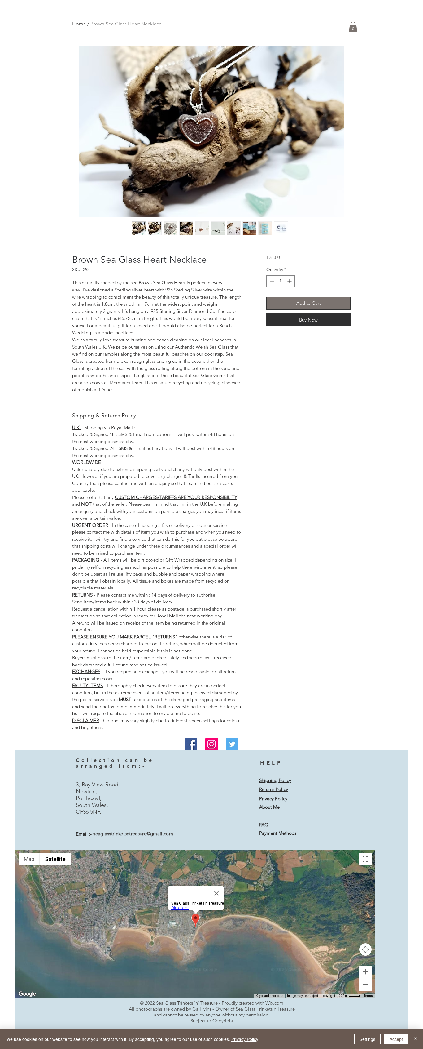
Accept (396, 1039)
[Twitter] (232, 744)
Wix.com (274, 1003)
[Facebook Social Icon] (191, 744)
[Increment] (290, 281)
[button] (353, 27)
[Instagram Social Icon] (211, 744)
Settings (367, 1039)
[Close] (415, 1039)
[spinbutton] (280, 281)
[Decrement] (271, 281)
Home (79, 24)
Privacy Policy (244, 1039)
